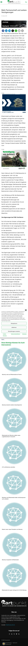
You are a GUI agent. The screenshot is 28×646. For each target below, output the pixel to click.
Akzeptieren (14, 323)
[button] (26, 310)
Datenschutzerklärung (15, 333)
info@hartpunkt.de (10, 625)
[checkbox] (3, 643)
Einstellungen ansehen (14, 331)
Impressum (24, 333)
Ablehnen (14, 327)
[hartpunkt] (14, 1)
